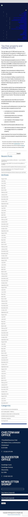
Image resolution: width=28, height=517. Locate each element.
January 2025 (4, 221)
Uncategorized (17, 143)
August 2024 (4, 233)
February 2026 (4, 192)
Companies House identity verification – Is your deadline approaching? (13, 161)
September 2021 (4, 312)
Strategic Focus (24, 16)
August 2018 (4, 396)
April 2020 (3, 351)
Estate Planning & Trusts (22, 21)
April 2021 (3, 323)
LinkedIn (22, 1)
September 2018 (4, 394)
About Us (25, 12)
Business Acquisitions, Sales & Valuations (19, 20)
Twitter (25, 1)
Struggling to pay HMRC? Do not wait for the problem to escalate (13, 164)
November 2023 (4, 253)
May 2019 (3, 375)
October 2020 (4, 337)
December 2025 (4, 197)
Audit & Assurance (23, 26)
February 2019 (4, 382)
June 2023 (3, 264)
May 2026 (3, 185)
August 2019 (4, 369)
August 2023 (4, 260)
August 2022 (4, 287)
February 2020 (4, 355)
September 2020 (4, 339)
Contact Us (25, 36)
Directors (25, 31)
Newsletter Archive (23, 34)
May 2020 (3, 348)
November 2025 (4, 199)
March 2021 (3, 326)
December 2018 (4, 387)
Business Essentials (23, 25)
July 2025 (3, 208)
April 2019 (3, 378)
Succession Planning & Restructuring (20, 17)
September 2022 (4, 285)
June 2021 (3, 319)
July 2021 (3, 317)
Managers (25, 32)
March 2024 (3, 244)
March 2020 (3, 353)
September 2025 (4, 203)
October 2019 (4, 364)
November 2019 (4, 362)
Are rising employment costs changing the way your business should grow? (12, 170)
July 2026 (3, 181)
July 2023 (3, 262)
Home (26, 11)
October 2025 (4, 201)
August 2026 (4, 178)
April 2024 (3, 242)
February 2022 (4, 301)
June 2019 (3, 373)
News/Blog (25, 33)
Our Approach (24, 13)
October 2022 (4, 283)
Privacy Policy (11, 514)
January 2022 (4, 303)
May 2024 (3, 240)
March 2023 (3, 271)
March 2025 (3, 217)
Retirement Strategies (23, 22)
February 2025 (4, 219)
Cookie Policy (17, 514)
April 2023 (3, 269)
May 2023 (3, 267)
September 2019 (4, 366)
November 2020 (4, 335)
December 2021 (4, 305)
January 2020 (4, 357)
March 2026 (3, 190)
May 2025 (3, 212)
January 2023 (4, 276)
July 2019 (3, 371)
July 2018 (3, 398)
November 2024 (4, 226)
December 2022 (4, 278)
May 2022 (3, 294)
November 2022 (4, 280)
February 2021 (4, 328)
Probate (25, 23)
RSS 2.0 (23, 145)
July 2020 (3, 344)
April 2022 (3, 296)
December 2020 (4, 332)
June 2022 (3, 292)
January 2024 (4, 249)
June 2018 (3, 400)
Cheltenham (24, 37)
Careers (25, 14)
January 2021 (4, 330)
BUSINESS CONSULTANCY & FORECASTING (10, 414)
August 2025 (4, 206)
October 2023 (4, 255)
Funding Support (24, 18)
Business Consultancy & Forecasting (20, 19)
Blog (26, 35)
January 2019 (4, 384)
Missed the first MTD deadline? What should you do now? (13, 166)
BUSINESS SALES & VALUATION (8, 416)
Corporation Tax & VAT (23, 27)
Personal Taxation (23, 24)
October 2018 (4, 391)
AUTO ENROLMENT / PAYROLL (7, 411)
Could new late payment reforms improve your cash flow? (13, 172)
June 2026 (3, 183)
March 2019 (3, 380)
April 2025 (3, 215)
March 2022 (3, 298)
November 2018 (4, 389)
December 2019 (4, 360)
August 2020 (4, 341)
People (25, 30)
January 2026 (4, 194)
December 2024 (4, 224)
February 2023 (4, 274)
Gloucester (25, 38)
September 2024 (4, 230)
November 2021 (4, 307)
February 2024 (4, 246)
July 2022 (3, 289)
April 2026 (3, 187)
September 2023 (4, 258)
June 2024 (3, 237)
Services (25, 15)
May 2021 (3, 321)
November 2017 (4, 403)
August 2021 (4, 314)
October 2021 (4, 310)
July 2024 (3, 235)
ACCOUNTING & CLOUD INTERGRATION (9, 409)
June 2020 (3, 346)
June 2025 (3, 210)
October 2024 (4, 228)
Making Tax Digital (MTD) (22, 39)
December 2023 (4, 251)
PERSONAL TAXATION (6, 418)
